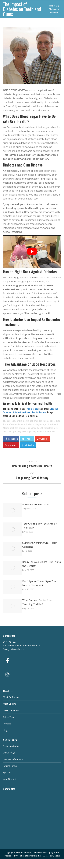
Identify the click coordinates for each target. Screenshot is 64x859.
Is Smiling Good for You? (36, 504)
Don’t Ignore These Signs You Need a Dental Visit (39, 583)
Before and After (11, 746)
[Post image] (12, 510)
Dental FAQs (9, 752)
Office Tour (8, 717)
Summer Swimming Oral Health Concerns (39, 544)
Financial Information (13, 759)
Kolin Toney (32, 408)
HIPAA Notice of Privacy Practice (27, 855)
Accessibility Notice (51, 855)
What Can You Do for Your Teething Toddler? (37, 602)
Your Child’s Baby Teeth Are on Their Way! (39, 525)
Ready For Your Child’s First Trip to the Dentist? (41, 564)
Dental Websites (40, 852)
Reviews (7, 723)
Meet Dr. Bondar (11, 697)
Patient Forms (10, 765)
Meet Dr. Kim (9, 703)
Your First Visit (10, 779)
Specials (7, 772)
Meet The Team (11, 710)
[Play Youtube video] (32, 251)
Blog (5, 730)
